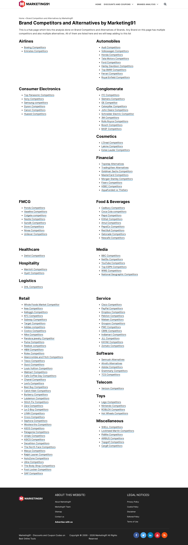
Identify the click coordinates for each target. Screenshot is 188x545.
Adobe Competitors (112, 367)
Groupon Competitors (113, 323)
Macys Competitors (34, 450)
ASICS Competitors (34, 439)
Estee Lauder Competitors (115, 150)
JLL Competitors (110, 338)
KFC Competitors (33, 315)
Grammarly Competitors (114, 370)
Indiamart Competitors (113, 334)
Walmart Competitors (35, 372)
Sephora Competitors (35, 420)
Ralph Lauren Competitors (38, 454)
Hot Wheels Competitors (114, 413)
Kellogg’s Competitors (36, 312)
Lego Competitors (111, 402)
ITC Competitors (110, 95)
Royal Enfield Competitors (115, 77)
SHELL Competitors (112, 427)
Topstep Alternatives (112, 163)
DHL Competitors (33, 287)
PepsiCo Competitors (112, 226)
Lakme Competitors (112, 146)
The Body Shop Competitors (39, 465)
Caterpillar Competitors (114, 106)
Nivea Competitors (34, 230)
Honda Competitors (112, 54)
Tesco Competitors (34, 360)
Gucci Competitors (34, 364)
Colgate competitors (35, 215)
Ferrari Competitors (112, 73)
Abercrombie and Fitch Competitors (43, 357)
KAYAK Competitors (112, 342)
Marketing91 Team (63, 507)
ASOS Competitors (34, 428)
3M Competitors (110, 117)
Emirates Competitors (36, 51)
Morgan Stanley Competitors (117, 178)
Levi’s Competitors (34, 383)
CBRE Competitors (111, 330)
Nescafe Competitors (113, 237)
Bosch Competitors (111, 125)
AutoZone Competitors (36, 458)
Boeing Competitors (35, 47)
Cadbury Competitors (113, 207)
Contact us (59, 517)
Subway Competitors (35, 319)
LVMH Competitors (34, 413)
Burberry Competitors (36, 394)
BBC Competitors (110, 255)
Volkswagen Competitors (115, 51)
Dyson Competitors (34, 106)
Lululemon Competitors (36, 398)
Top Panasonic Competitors (39, 95)
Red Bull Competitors (112, 230)
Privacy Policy (133, 502)
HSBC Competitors (111, 186)
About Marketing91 (63, 502)
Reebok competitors (35, 345)
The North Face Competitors (40, 447)
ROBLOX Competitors (113, 409)
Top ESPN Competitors (113, 267)
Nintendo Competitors (113, 405)
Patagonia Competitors (36, 432)
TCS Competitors (110, 374)
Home (21, 18)
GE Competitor (109, 102)
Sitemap (58, 512)
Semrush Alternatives (112, 359)
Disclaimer (131, 512)
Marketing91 (34, 4)
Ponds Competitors (34, 207)
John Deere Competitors (114, 110)
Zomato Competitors (112, 345)
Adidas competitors (34, 327)
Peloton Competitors (112, 315)
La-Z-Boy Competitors (36, 409)
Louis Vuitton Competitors (38, 368)
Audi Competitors (110, 47)
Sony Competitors (34, 99)
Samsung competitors (36, 102)
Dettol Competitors (34, 255)
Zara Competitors (33, 405)
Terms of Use (132, 522)
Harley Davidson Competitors (117, 66)
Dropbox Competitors (113, 312)
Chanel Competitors (35, 379)
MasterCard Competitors (114, 175)
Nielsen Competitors (112, 319)
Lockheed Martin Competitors (117, 430)
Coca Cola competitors (113, 211)
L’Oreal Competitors (112, 142)
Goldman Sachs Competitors (116, 171)
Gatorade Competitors (113, 234)
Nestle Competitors (34, 219)
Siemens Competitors (113, 99)
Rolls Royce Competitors (114, 121)
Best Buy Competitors (36, 387)
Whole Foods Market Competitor (41, 304)
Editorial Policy (133, 517)
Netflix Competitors (112, 259)
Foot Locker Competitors (37, 469)
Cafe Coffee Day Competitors (40, 375)
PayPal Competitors (112, 308)
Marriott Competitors (35, 269)
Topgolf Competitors (112, 442)
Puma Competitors (34, 342)
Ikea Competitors (33, 308)
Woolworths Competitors (37, 424)
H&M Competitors (33, 349)
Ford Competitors (111, 62)
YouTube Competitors (113, 263)
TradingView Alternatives (115, 167)
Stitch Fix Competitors (36, 402)
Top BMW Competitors (113, 69)
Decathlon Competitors (36, 443)
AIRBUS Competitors (112, 438)
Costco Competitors (35, 330)
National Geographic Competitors (119, 274)
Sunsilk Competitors (35, 222)
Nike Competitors (33, 334)
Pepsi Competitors (111, 215)
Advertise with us (64, 522)
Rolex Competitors (34, 353)
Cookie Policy (132, 507)
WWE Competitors (111, 270)
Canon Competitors (34, 110)
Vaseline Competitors (35, 211)
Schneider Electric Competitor (117, 114)
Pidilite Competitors (112, 434)
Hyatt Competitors (34, 273)
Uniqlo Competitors (34, 435)
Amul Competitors (111, 222)
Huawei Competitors (35, 114)
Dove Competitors (34, 226)
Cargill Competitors (111, 445)
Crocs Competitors (34, 417)
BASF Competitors (111, 129)
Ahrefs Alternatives (111, 363)
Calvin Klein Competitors (37, 390)
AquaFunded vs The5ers (114, 190)
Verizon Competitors (112, 388)
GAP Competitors (33, 473)
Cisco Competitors (111, 304)
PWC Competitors (111, 327)
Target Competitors (34, 323)
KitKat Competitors (111, 219)
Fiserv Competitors (111, 182)
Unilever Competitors (35, 234)
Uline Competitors (34, 462)
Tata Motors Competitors (115, 58)
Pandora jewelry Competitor (39, 338)
